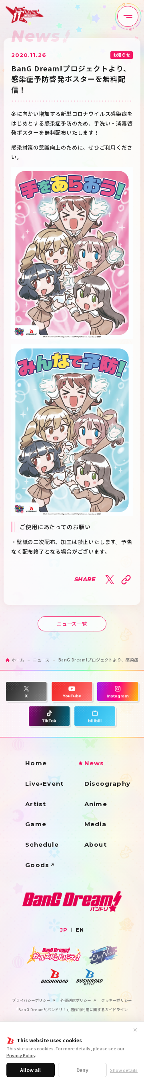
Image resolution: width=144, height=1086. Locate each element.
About (95, 844)
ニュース (41, 660)
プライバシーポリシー (31, 1000)
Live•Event (44, 784)
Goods (37, 865)
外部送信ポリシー (75, 1000)
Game (35, 824)
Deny (82, 1069)
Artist (35, 804)
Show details (124, 1070)
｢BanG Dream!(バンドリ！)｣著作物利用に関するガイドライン (72, 1009)
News (94, 763)
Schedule (42, 844)
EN (80, 929)
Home (36, 763)
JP (64, 929)
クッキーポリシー (116, 1000)
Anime (95, 804)
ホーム (18, 660)
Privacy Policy (20, 1055)
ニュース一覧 (72, 623)
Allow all (30, 1069)
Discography (107, 784)
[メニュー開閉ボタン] (127, 16)
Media (95, 824)
